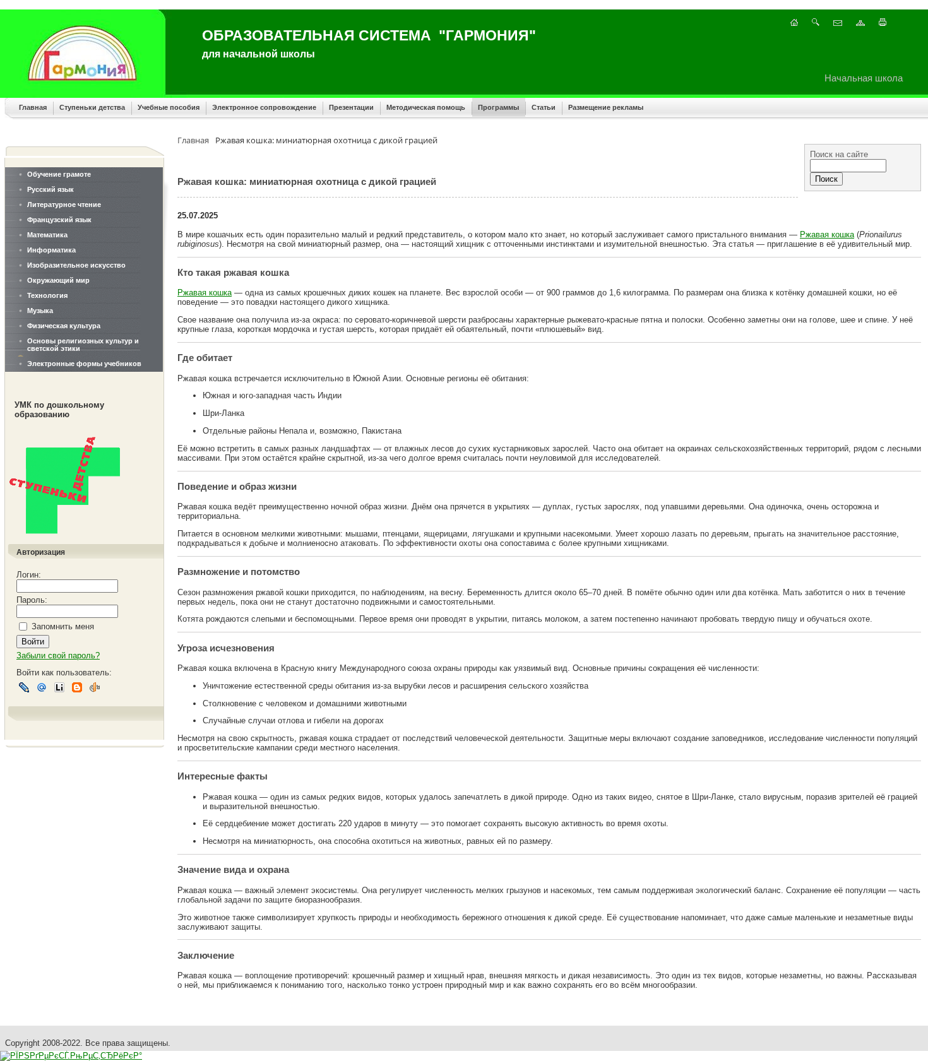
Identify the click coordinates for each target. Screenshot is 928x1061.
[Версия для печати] (882, 23)
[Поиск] (815, 23)
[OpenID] (95, 687)
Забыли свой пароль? (58, 655)
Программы (498, 107)
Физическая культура (63, 325)
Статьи (544, 107)
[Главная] (794, 23)
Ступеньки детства (92, 107)
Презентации (351, 107)
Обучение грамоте (59, 174)
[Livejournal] (24, 687)
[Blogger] (77, 687)
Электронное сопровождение (264, 107)
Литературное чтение (64, 204)
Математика (47, 235)
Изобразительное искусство (76, 265)
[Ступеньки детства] (68, 539)
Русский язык (50, 189)
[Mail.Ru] (42, 687)
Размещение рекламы (605, 107)
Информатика (51, 250)
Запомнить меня (63, 626)
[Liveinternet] (59, 687)
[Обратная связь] (837, 23)
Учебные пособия (168, 107)
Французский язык (59, 219)
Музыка (40, 310)
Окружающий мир (58, 280)
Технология (47, 295)
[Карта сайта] (860, 23)
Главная (33, 107)
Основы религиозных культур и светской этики (83, 344)
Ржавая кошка (827, 234)
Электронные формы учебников (84, 363)
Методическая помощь (425, 107)
